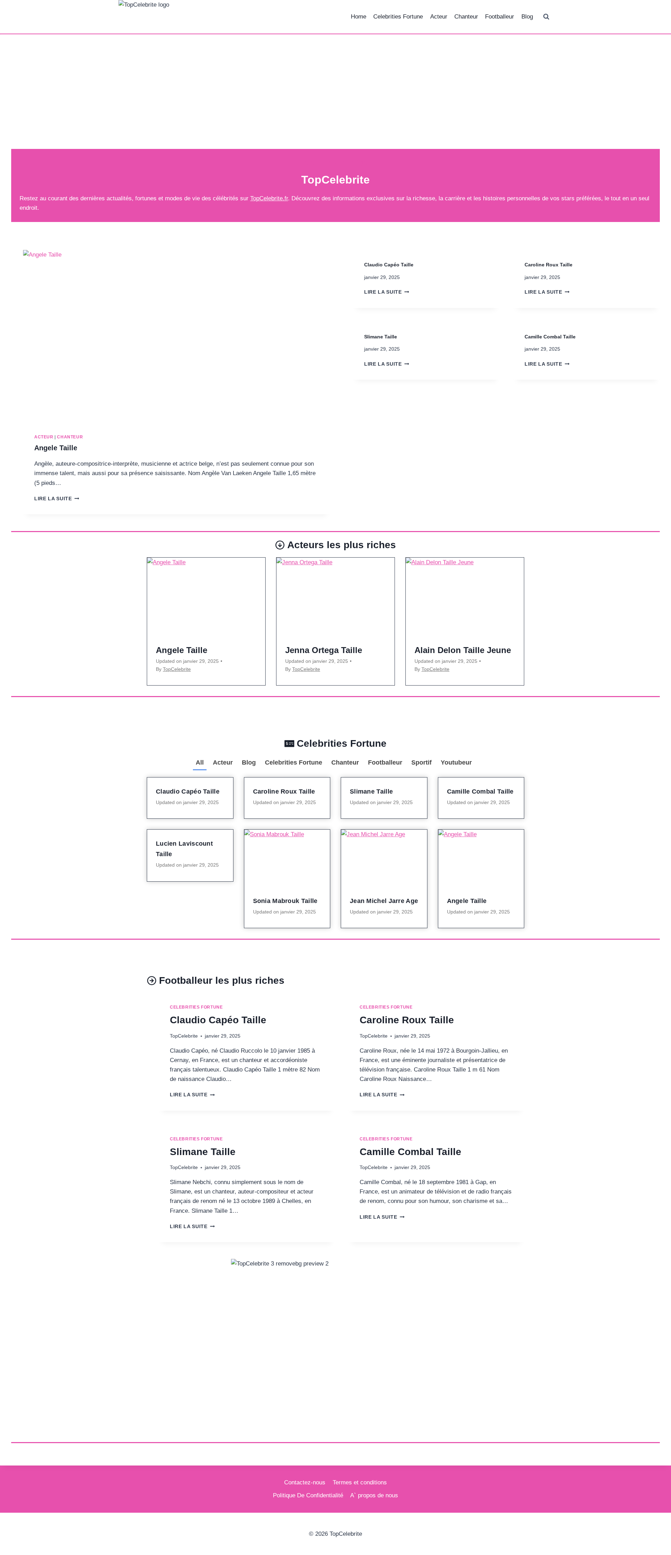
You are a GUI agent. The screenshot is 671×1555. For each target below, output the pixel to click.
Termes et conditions (360, 1482)
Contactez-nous (304, 1482)
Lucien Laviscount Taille (184, 849)
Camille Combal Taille (550, 336)
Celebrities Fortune (398, 16)
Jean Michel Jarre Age (384, 900)
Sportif (421, 762)
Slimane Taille (380, 336)
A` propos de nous (374, 1495)
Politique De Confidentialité (308, 1495)
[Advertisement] (335, 97)
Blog (527, 16)
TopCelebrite (177, 669)
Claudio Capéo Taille (388, 264)
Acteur (438, 16)
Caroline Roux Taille (548, 264)
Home (358, 16)
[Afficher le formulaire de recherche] (546, 16)
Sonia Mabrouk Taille (285, 900)
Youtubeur (456, 762)
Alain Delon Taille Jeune (462, 650)
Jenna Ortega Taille (323, 650)
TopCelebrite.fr (269, 198)
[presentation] (176, 336)
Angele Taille (55, 448)
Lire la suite (56, 498)
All (200, 762)
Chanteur (466, 16)
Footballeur (499, 16)
